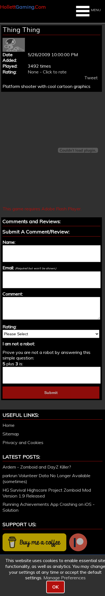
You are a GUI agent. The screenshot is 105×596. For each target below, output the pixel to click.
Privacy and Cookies (23, 442)
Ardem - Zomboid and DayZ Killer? (37, 467)
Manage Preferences (64, 577)
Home (9, 425)
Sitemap (11, 434)
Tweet (91, 77)
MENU (96, 10)
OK (55, 587)
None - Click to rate (47, 72)
